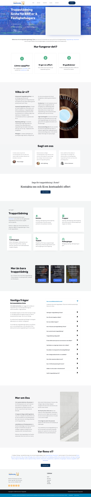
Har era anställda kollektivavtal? (54, 301)
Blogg (51, 2)
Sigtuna (17, 458)
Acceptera (71, 495)
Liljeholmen (57, 458)
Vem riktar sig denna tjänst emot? (55, 359)
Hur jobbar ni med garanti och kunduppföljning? (58, 349)
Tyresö (26, 458)
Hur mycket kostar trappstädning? (55, 331)
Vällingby (30, 457)
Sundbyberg (50, 457)
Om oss (38, 2)
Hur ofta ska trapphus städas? (54, 317)
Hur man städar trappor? (52, 322)
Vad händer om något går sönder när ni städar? (58, 345)
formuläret (25, 68)
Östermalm (43, 458)
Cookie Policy (76, 495)
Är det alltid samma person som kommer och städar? (59, 340)
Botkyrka (68, 457)
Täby (22, 457)
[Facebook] (9, 485)
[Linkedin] (18, 485)
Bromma (13, 457)
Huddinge (77, 457)
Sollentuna (38, 457)
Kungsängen (63, 458)
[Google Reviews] (16, 485)
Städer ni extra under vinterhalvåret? (56, 368)
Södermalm (44, 457)
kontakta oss (23, 70)
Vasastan (69, 458)
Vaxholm (38, 458)
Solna (34, 457)
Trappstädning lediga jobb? (53, 335)
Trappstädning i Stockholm (72, 39)
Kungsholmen (50, 458)
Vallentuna (18, 457)
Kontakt (57, 2)
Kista (59, 457)
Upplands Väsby (32, 458)
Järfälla (55, 457)
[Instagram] (14, 485)
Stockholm (11, 218)
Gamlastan (45, 460)
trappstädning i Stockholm (52, 455)
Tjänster (45, 2)
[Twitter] (11, 485)
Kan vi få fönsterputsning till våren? (55, 363)
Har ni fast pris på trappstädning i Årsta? (56, 326)
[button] (63, 301)
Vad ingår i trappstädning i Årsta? (55, 312)
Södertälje (21, 458)
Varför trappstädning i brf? (53, 373)
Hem (33, 2)
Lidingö (25, 457)
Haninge (73, 457)
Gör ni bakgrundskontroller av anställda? (56, 354)
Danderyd (63, 457)
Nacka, (13, 458)
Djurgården (74, 458)
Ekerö (77, 455)
